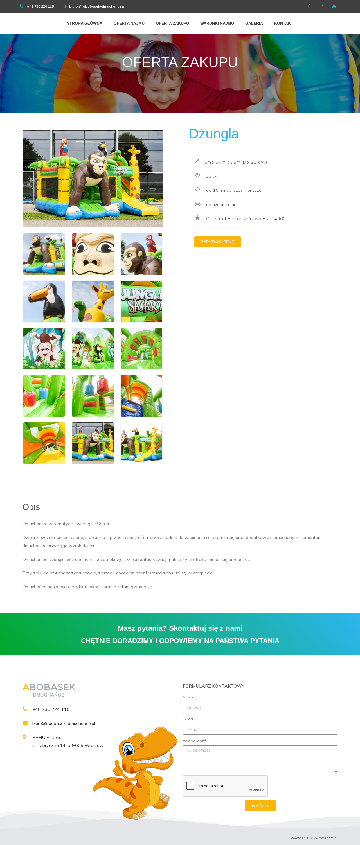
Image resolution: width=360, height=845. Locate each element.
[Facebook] (309, 6)
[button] (217, 241)
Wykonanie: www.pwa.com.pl (314, 838)
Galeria (254, 23)
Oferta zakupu (172, 23)
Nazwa (189, 697)
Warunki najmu (217, 23)
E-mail (189, 719)
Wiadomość (194, 740)
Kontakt (283, 23)
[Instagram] (321, 6)
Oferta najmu (129, 23)
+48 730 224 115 (50, 709)
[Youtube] (334, 6)
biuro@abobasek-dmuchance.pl (63, 723)
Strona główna (84, 23)
